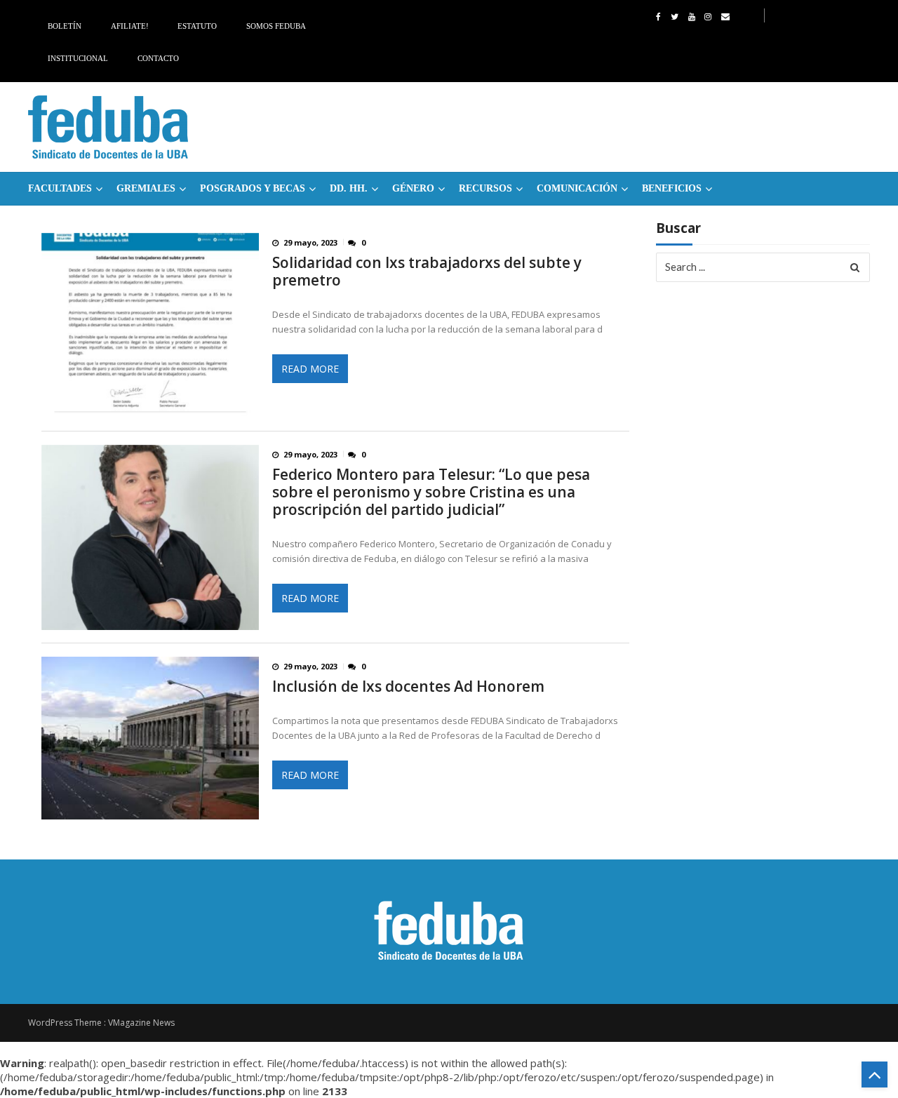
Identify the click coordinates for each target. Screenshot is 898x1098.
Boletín (64, 26)
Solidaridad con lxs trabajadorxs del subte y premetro (427, 271)
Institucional (78, 58)
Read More (310, 368)
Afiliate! (130, 26)
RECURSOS (485, 188)
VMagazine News (141, 1023)
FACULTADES (60, 188)
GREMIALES (145, 188)
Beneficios (672, 188)
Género (413, 188)
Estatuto (197, 26)
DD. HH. (349, 188)
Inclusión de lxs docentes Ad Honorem (408, 686)
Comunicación (577, 188)
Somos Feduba (276, 26)
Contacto (158, 58)
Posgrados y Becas (252, 188)
